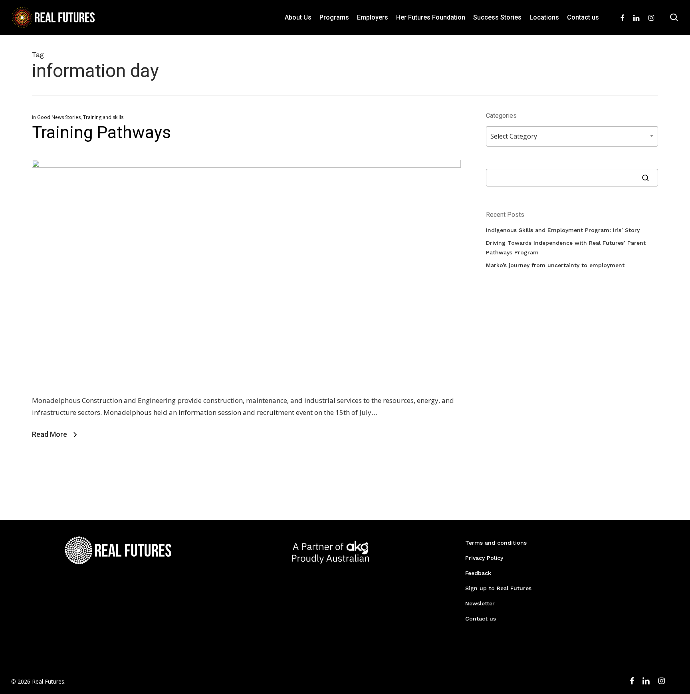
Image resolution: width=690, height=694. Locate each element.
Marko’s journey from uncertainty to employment (555, 265)
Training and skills (103, 117)
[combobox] (572, 136)
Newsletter (480, 603)
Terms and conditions (496, 542)
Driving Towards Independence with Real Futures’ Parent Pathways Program (566, 248)
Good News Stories (59, 117)
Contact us (480, 618)
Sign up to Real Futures (498, 588)
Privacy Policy (484, 558)
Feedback (478, 573)
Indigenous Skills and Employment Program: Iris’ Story (563, 230)
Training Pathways (101, 132)
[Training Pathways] (246, 165)
